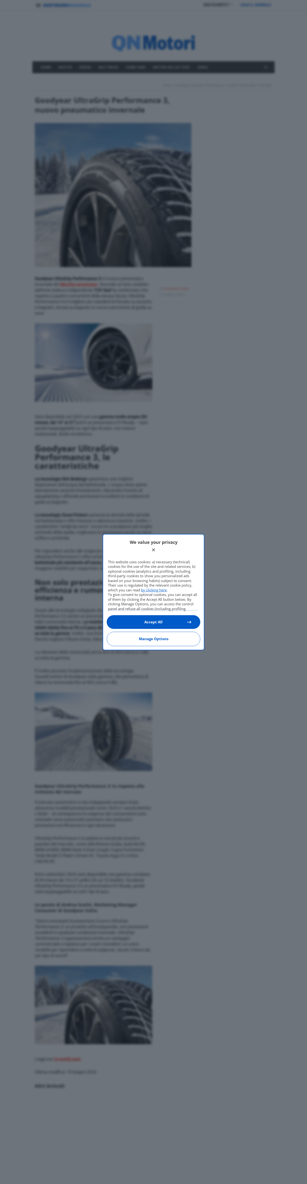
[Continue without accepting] (153, 550)
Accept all (153, 622)
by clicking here (154, 590)
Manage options (153, 638)
